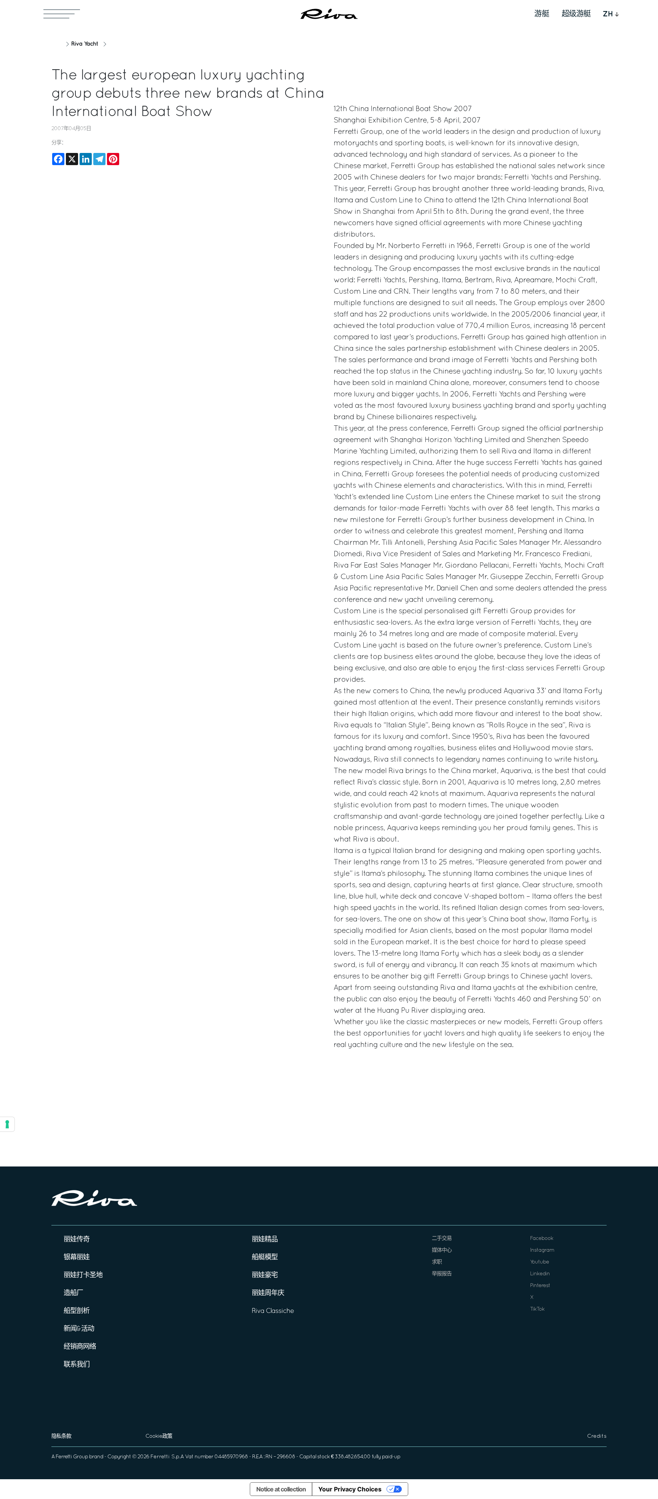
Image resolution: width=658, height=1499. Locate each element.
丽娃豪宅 (265, 1275)
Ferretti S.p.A (167, 1456)
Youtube (539, 1262)
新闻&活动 (79, 1329)
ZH (608, 14)
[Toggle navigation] (62, 14)
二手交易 (442, 1238)
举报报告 (442, 1273)
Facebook (541, 1238)
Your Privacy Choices (350, 1489)
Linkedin (540, 1273)
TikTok (537, 1309)
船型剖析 (76, 1311)
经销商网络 (80, 1347)
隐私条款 (61, 1436)
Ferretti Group (72, 1456)
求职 (437, 1262)
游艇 (541, 14)
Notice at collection (281, 1489)
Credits (597, 1436)
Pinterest (540, 1285)
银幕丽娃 (76, 1257)
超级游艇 (576, 14)
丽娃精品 (265, 1239)
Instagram (542, 1250)
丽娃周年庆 (268, 1293)
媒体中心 (442, 1250)
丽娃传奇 (76, 1239)
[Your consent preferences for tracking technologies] (7, 1124)
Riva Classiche (273, 1311)
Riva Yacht (84, 44)
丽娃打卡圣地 (83, 1275)
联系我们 (76, 1365)
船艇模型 (265, 1257)
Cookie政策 (158, 1436)
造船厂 (73, 1293)
